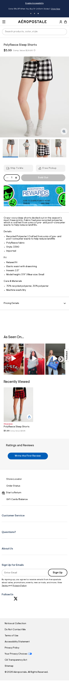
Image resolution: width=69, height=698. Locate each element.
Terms (5, 586)
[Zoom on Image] (64, 131)
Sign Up (57, 572)
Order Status (13, 486)
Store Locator (14, 479)
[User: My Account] (60, 22)
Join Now (45, 203)
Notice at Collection (15, 623)
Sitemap (9, 666)
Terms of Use (11, 636)
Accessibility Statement (17, 642)
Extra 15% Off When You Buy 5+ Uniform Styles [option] (34, 9)
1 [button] (31, 13)
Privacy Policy (19, 586)
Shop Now (55, 9)
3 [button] (38, 13)
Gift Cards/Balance (17, 499)
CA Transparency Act (16, 660)
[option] (34, 96)
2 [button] (34, 13)
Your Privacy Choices (16, 654)
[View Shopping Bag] (65, 21)
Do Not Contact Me (15, 630)
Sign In (26, 203)
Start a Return (13, 493)
